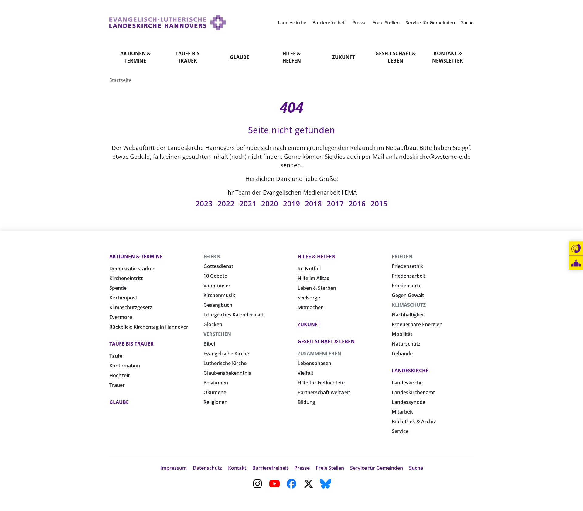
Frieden (402, 256)
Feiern (211, 256)
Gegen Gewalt (408, 295)
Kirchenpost (123, 297)
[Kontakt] (576, 248)
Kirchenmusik (219, 295)
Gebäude (402, 353)
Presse (302, 468)
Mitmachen (311, 307)
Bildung (306, 402)
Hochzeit (119, 375)
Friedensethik (407, 266)
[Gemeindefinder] (576, 263)
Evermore (120, 317)
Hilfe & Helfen (291, 57)
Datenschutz (207, 468)
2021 (247, 203)
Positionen (215, 382)
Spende (118, 288)
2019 (291, 203)
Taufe (115, 356)
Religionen (215, 402)
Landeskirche (410, 370)
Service (400, 431)
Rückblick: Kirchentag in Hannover (148, 326)
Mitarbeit (402, 411)
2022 (225, 203)
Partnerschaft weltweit (324, 392)
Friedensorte (406, 285)
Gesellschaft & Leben (395, 57)
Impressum (173, 468)
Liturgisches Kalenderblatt (233, 314)
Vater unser (216, 285)
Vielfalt (305, 373)
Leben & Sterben (317, 288)
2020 (269, 203)
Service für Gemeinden (376, 468)
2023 (204, 203)
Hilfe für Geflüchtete (321, 382)
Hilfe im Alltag (313, 278)
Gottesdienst (218, 266)
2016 (357, 203)
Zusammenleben (319, 353)
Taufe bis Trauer (187, 57)
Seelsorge (309, 297)
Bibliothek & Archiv (414, 421)
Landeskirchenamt (413, 392)
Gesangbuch (217, 305)
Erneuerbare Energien (417, 324)
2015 (378, 203)
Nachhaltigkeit (408, 314)
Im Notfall (309, 268)
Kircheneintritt (126, 278)
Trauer (117, 385)
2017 (335, 203)
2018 (313, 203)
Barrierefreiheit (270, 468)
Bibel (209, 343)
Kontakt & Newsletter (447, 57)
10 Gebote (215, 275)
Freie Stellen (330, 468)
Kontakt (237, 468)
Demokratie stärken (132, 268)
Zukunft (343, 57)
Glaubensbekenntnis (227, 373)
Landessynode (408, 402)
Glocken (212, 324)
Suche (416, 468)
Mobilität (402, 334)
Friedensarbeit (408, 275)
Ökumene (214, 392)
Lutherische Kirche (225, 363)
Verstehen (217, 334)
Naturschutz (406, 343)
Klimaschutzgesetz (130, 307)
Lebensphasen (314, 363)
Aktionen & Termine (135, 57)
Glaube (239, 57)
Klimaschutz (409, 305)
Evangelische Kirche (226, 353)
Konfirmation (124, 365)
